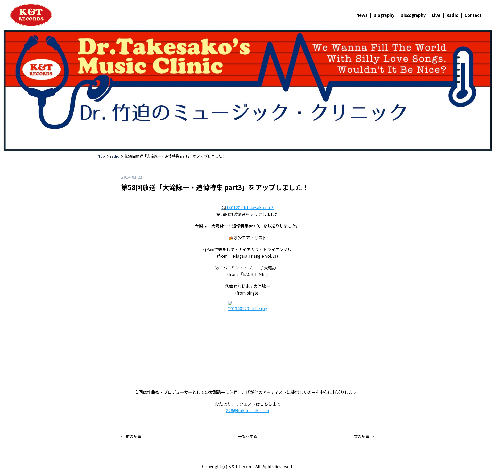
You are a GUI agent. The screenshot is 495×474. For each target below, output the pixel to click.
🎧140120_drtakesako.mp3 (247, 207)
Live (436, 15)
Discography (413, 15)
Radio (452, 15)
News (361, 15)
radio (114, 156)
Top (101, 156)
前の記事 (133, 436)
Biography (384, 15)
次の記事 (361, 436)
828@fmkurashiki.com (247, 410)
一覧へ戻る (247, 436)
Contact (473, 15)
